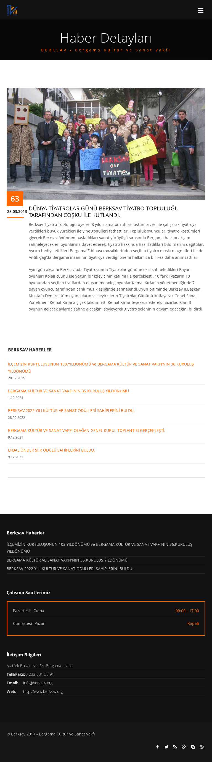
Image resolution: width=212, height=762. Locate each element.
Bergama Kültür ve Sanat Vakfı (67, 734)
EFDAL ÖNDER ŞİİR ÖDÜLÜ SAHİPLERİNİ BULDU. (51, 450)
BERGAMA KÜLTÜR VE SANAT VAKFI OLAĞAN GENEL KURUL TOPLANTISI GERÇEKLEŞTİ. (86, 430)
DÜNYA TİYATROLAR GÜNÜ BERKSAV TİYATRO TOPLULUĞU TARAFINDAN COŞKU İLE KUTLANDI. (104, 212)
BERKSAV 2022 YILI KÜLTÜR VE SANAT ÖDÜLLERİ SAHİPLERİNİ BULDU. (71, 410)
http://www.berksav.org (43, 691)
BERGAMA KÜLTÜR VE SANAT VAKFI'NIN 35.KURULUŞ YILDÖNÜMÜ (68, 390)
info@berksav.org (37, 682)
